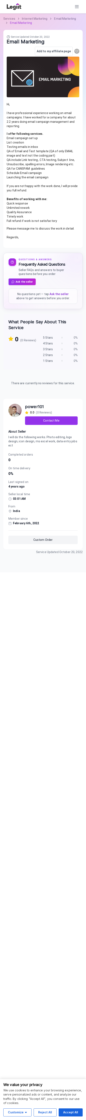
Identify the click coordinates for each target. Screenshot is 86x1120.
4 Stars (48, 343)
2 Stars (48, 355)
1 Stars (48, 360)
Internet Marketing (34, 18)
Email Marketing (65, 18)
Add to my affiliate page (54, 51)
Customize (16, 1112)
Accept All (70, 1112)
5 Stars (48, 337)
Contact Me (51, 420)
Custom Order (43, 539)
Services (9, 18)
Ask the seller (24, 281)
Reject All (45, 1112)
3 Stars (48, 349)
